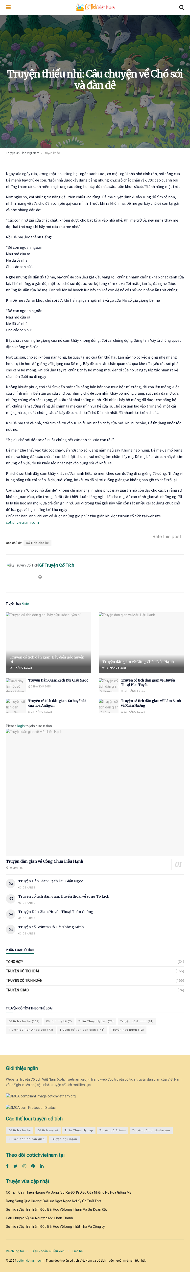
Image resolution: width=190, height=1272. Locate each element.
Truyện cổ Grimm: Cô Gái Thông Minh (51, 927)
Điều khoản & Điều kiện (48, 1251)
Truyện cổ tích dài (22, 971)
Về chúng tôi (15, 1251)
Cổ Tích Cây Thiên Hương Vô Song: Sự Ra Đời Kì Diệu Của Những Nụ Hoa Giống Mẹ (68, 1192)
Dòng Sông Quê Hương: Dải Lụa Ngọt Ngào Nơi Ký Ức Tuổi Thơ (53, 1201)
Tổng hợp (14, 962)
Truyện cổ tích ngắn (24, 980)
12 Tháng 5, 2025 (115, 667)
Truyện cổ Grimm (137, 1021)
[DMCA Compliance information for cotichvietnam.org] (41, 1096)
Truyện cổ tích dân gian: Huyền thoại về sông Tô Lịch (63, 896)
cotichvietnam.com (22, 522)
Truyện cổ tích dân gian (82, 1029)
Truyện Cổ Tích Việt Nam (22, 153)
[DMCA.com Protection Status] (31, 1107)
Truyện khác (51, 153)
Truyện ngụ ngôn (127, 1029)
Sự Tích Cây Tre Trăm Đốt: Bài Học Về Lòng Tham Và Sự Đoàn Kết (56, 1209)
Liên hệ (77, 1251)
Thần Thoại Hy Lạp (96, 1021)
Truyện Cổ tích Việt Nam (37, 1079)
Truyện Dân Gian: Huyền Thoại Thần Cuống (56, 911)
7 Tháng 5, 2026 (22, 667)
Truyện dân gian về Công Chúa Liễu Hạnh (138, 661)
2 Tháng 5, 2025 (40, 686)
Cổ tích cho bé (37, 543)
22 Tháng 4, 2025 (134, 711)
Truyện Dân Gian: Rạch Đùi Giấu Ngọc (58, 680)
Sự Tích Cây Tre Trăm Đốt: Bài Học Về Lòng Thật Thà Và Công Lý (55, 1226)
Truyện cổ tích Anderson (30, 1029)
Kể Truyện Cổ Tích (56, 565)
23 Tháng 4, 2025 (134, 691)
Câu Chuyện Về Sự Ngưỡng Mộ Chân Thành (39, 1218)
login (21, 726)
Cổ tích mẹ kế (59, 1021)
